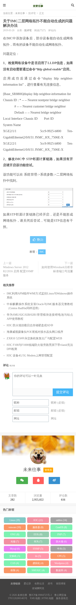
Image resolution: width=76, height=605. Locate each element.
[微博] (54, 480)
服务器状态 (62, 598)
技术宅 (32, 13)
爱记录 (27, 583)
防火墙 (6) (61, 541)
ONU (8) (14, 534)
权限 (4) (15, 570)
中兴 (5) (61, 548)
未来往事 (38, 5)
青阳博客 (61, 583)
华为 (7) (38, 541)
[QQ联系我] (38, 480)
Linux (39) (15, 520)
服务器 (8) (38, 527)
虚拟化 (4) (38, 563)
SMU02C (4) (38, 570)
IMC (42, 251)
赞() (40, 239)
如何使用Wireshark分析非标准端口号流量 (57, 269)
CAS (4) (15, 563)
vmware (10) (15, 527)
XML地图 (35, 598)
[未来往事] (38, 457)
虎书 (50, 583)
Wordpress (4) (61, 563)
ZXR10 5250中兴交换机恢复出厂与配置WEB (34, 338)
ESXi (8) (38, 534)
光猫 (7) (15, 541)
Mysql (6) (15, 548)
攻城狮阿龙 (38, 588)
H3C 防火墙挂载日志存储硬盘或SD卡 (30, 325)
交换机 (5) (14, 556)
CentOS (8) (61, 527)
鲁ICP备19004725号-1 (40, 595)
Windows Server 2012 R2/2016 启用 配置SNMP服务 (18, 271)
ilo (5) (38, 556)
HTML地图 (48, 598)
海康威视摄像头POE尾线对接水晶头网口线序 (35, 331)
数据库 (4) (61, 570)
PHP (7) (61, 534)
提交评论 (62, 392)
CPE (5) (61, 556)
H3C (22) (38, 520)
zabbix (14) (61, 520)
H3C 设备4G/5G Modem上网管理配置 (30, 355)
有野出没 (39, 583)
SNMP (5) (38, 548)
